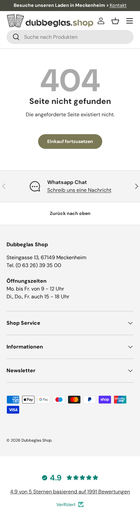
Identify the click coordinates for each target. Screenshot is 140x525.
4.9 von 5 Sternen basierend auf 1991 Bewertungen (70, 491)
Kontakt (118, 5)
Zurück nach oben (70, 213)
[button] (115, 21)
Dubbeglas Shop (36, 440)
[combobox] (70, 37)
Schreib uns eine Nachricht (79, 190)
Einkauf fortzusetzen (70, 141)
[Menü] (129, 21)
